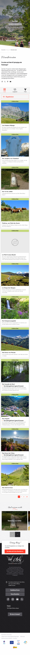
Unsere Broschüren (15, 594)
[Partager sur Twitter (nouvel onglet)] (5, 82)
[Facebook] (8, 600)
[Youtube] (17, 600)
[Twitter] (22, 600)
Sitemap (22, 636)
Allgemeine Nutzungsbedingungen (10, 636)
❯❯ (27, 496)
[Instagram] (12, 600)
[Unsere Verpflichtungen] (11, 642)
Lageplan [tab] (15, 91)
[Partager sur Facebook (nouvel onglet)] (2, 82)
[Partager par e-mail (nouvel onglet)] (10, 82)
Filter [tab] (25, 91)
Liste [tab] (4, 91)
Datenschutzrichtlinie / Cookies (9, 638)
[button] (12, 534)
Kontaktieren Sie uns (15, 590)
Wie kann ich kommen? (15, 614)
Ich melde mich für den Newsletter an (15, 551)
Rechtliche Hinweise (6, 634)
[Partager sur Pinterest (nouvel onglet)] (7, 82)
